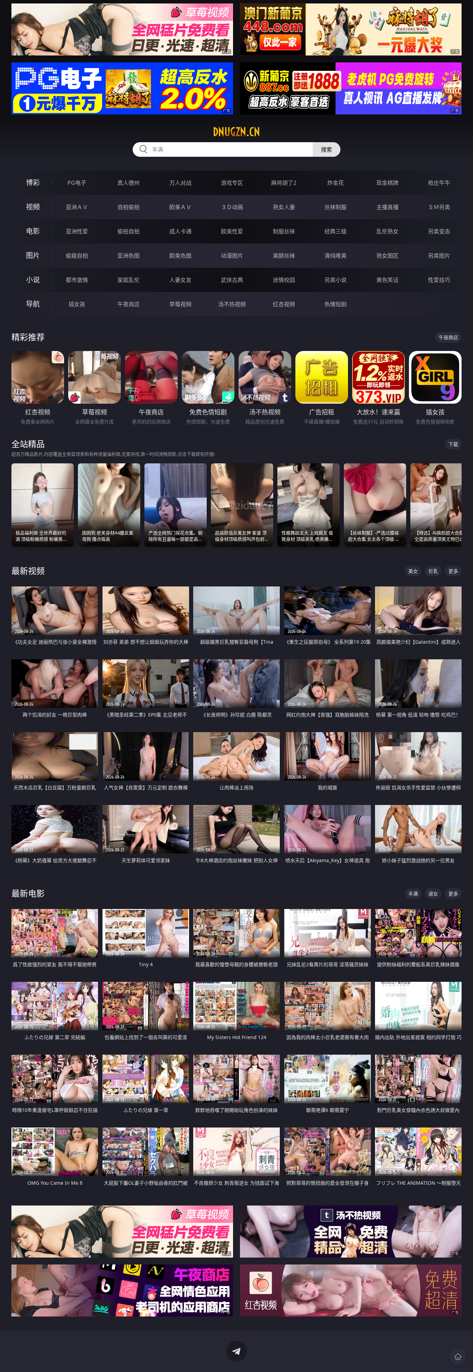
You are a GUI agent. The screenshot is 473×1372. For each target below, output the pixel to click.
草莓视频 (180, 304)
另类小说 (335, 280)
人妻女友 (180, 280)
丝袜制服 (335, 207)
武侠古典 (232, 280)
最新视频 (28, 570)
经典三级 (335, 231)
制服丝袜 (284, 231)
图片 (33, 255)
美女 (413, 571)
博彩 (33, 182)
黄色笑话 (387, 280)
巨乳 (433, 571)
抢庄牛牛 (439, 183)
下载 (453, 444)
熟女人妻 (284, 207)
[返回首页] (457, 1356)
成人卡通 (180, 231)
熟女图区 (387, 255)
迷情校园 (284, 280)
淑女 (433, 893)
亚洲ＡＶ (77, 207)
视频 (33, 207)
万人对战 (180, 183)
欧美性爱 (232, 231)
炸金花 (335, 183)
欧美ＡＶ (180, 207)
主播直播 (387, 207)
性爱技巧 (439, 280)
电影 (33, 231)
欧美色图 (180, 255)
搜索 (326, 149)
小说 (33, 279)
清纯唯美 (335, 255)
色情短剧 (335, 304)
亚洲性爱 (77, 231)
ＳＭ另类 (439, 207)
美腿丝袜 (284, 255)
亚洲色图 (128, 255)
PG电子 (77, 183)
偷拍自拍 (128, 231)
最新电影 (28, 893)
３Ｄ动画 (232, 207)
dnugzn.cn (236, 132)
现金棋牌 (387, 183)
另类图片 (439, 255)
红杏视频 (284, 304)
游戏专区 (232, 183)
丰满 (413, 893)
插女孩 (77, 304)
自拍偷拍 (128, 207)
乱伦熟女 (387, 231)
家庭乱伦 (128, 280)
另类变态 (439, 231)
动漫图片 (232, 255)
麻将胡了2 (283, 183)
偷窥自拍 (77, 255)
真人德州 (128, 183)
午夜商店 (128, 304)
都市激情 (77, 280)
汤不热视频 (232, 304)
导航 (33, 304)
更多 (453, 571)
